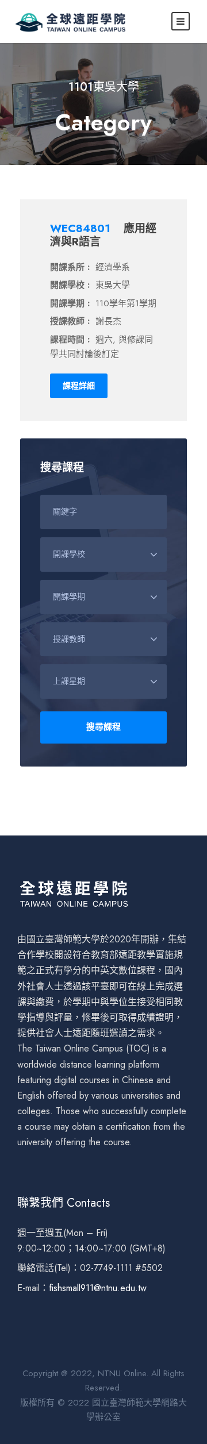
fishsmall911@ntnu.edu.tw (98, 1288)
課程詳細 (79, 385)
